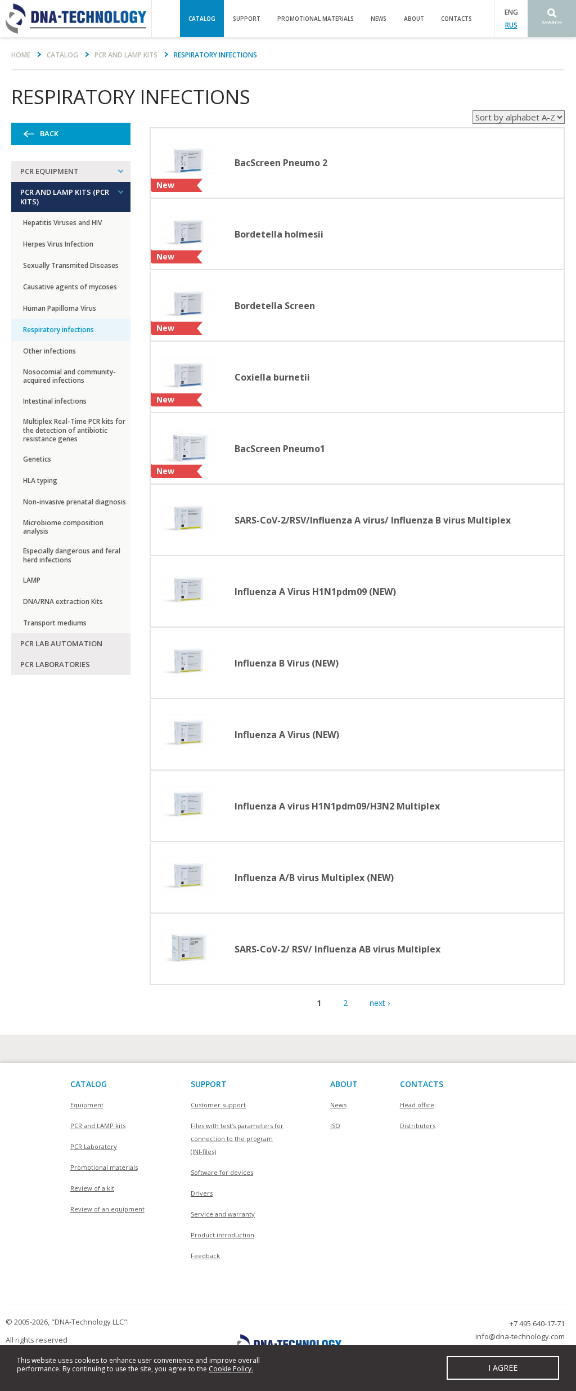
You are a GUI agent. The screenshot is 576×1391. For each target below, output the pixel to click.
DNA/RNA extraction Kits (63, 601)
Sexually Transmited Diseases (71, 265)
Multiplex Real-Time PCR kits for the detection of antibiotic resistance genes (74, 430)
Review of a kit (92, 1188)
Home (20, 55)
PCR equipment (49, 171)
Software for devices (222, 1172)
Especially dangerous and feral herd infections (71, 555)
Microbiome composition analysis (63, 527)
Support (246, 19)
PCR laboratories (55, 664)
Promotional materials (315, 19)
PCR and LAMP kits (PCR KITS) (64, 197)
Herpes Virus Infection (58, 244)
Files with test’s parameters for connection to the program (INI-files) (237, 1138)
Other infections (49, 351)
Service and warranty (223, 1214)
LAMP (31, 580)
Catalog (201, 19)
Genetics (37, 459)
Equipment (87, 1105)
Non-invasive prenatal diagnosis (74, 502)
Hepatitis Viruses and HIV (62, 222)
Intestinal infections (55, 401)
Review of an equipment (107, 1209)
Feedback (205, 1255)
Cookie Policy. (231, 1369)
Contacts (456, 19)
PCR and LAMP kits (126, 55)
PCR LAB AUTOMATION (61, 643)
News (378, 19)
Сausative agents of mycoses (70, 287)
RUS (511, 25)
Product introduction (222, 1235)
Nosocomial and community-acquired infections (69, 376)
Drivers (202, 1193)
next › (380, 1003)
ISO (335, 1125)
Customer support (218, 1105)
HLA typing (40, 480)
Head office (417, 1105)
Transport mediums (55, 623)
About (414, 19)
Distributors (417, 1125)
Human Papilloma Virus (59, 308)
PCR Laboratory (93, 1146)
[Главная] (75, 18)
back (49, 133)
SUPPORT (209, 1084)
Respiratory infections (58, 329)
